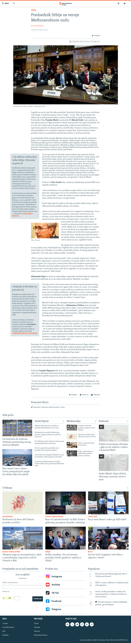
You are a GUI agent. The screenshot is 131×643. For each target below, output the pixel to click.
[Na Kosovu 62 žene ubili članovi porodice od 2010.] (72, 437)
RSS (3, 631)
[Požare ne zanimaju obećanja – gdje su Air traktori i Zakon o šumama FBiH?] (114, 433)
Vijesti (36, 623)
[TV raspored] (92, 624)
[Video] (125, 3)
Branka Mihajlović (37, 26)
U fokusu (7, 488)
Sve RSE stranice (8, 627)
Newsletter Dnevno (40, 635)
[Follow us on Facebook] (67, 624)
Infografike (7, 517)
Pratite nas (38, 599)
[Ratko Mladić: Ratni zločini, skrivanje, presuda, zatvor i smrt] (114, 462)
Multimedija (74, 421)
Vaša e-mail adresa (10, 583)
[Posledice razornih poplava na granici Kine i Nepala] (72, 428)
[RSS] (87, 624)
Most (90, 552)
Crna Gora (92, 517)
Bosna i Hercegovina (54, 517)
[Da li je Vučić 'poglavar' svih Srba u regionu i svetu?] (108, 538)
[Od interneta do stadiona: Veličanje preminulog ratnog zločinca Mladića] (17, 428)
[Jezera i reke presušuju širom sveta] (72, 445)
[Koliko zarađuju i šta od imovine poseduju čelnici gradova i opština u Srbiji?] (65, 538)
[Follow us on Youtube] (77, 624)
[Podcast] (118, 3)
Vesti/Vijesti (42, 421)
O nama (5, 623)
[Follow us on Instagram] (82, 624)
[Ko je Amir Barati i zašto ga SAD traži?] (108, 503)
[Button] (96, 35)
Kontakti (5, 635)
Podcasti (104, 421)
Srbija (33, 10)
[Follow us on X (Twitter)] (72, 624)
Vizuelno (37, 627)
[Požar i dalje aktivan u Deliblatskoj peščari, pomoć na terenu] (72, 453)
